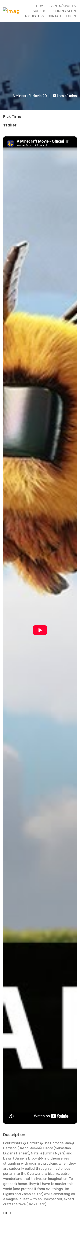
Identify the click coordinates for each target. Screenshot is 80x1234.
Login (71, 16)
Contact (55, 16)
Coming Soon (65, 11)
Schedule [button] (42, 11)
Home (40, 6)
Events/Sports (62, 6)
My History (35, 16)
